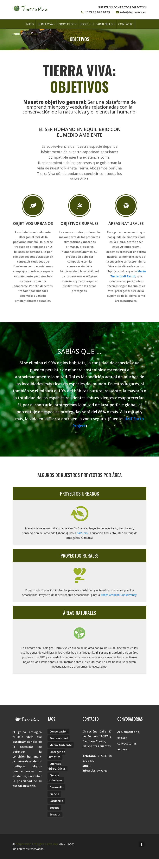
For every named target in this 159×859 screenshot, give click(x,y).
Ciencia (54, 794)
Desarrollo (56, 787)
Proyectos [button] (66, 24)
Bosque (54, 807)
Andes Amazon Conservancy (119, 595)
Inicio (29, 24)
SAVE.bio (82, 533)
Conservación (58, 731)
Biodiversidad (58, 738)
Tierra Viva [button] (45, 24)
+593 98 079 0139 (97, 12)
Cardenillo (56, 801)
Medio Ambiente (60, 745)
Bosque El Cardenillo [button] (96, 24)
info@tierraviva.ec (133, 12)
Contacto (125, 24)
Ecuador (54, 814)
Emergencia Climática (56, 754)
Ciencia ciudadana (55, 777)
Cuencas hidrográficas (57, 766)
